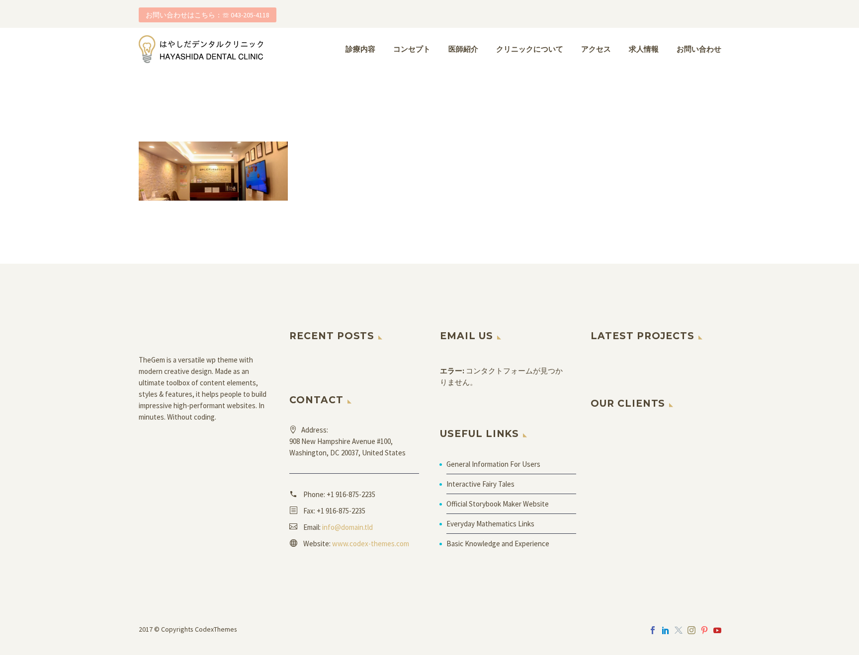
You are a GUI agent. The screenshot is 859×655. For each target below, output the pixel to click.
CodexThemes (216, 629)
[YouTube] (717, 630)
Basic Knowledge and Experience (497, 543)
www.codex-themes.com (370, 543)
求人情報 (644, 49)
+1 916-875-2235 (351, 494)
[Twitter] (679, 630)
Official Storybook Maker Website (497, 504)
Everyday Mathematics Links (490, 523)
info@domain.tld (347, 527)
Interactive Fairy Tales (480, 484)
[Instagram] (691, 630)
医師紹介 (463, 49)
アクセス (596, 49)
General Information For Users (493, 464)
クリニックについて (529, 49)
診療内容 (360, 49)
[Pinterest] (704, 630)
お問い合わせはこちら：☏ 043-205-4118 (207, 14)
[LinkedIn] (666, 630)
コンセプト (411, 49)
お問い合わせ (699, 49)
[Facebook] (653, 630)
